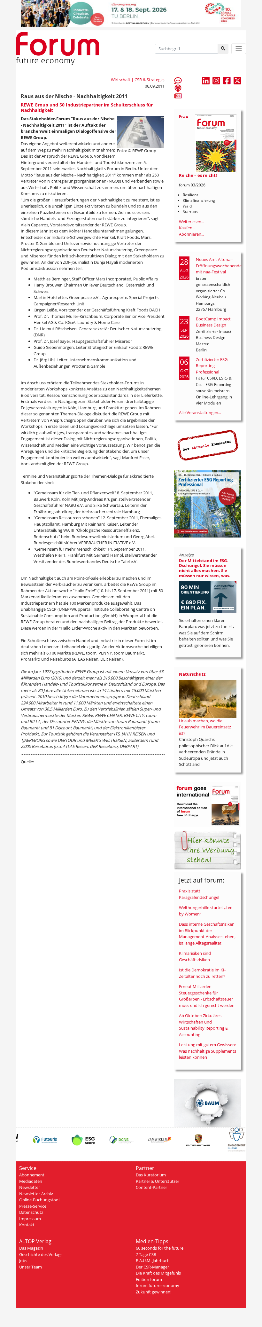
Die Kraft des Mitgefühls (158, 1273)
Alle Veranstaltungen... (200, 412)
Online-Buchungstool (39, 1200)
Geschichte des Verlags (40, 1254)
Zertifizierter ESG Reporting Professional (211, 366)
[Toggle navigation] (238, 48)
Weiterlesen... (191, 221)
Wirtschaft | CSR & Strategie (137, 79)
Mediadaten (30, 1181)
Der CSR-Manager (152, 1267)
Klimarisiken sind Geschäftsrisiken (195, 956)
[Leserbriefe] (178, 80)
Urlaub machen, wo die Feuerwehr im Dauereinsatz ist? (205, 727)
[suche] (223, 49)
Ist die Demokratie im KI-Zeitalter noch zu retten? (202, 973)
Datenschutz (31, 1212)
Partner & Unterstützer (157, 1181)
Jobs (23, 1260)
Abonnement (31, 1175)
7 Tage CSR (146, 1254)
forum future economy (157, 1285)
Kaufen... (187, 228)
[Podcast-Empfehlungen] (178, 88)
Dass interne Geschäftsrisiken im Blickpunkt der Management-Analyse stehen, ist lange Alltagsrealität (207, 933)
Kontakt (27, 1225)
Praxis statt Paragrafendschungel (199, 894)
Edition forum (149, 1279)
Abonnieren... (191, 234)
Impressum (30, 1218)
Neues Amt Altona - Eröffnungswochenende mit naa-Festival (219, 265)
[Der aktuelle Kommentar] (207, 445)
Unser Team (30, 1267)
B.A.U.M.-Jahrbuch (153, 1260)
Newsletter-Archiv (36, 1194)
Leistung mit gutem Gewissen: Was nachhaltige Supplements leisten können (207, 1051)
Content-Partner (151, 1187)
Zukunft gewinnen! (153, 1292)
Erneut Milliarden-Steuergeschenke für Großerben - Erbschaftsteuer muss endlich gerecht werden (207, 996)
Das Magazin (31, 1248)
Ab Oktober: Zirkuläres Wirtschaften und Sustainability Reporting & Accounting (203, 1025)
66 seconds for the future (159, 1248)
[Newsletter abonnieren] (178, 95)
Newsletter (29, 1187)
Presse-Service (32, 1206)
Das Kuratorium (151, 1175)
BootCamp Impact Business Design (213, 322)
